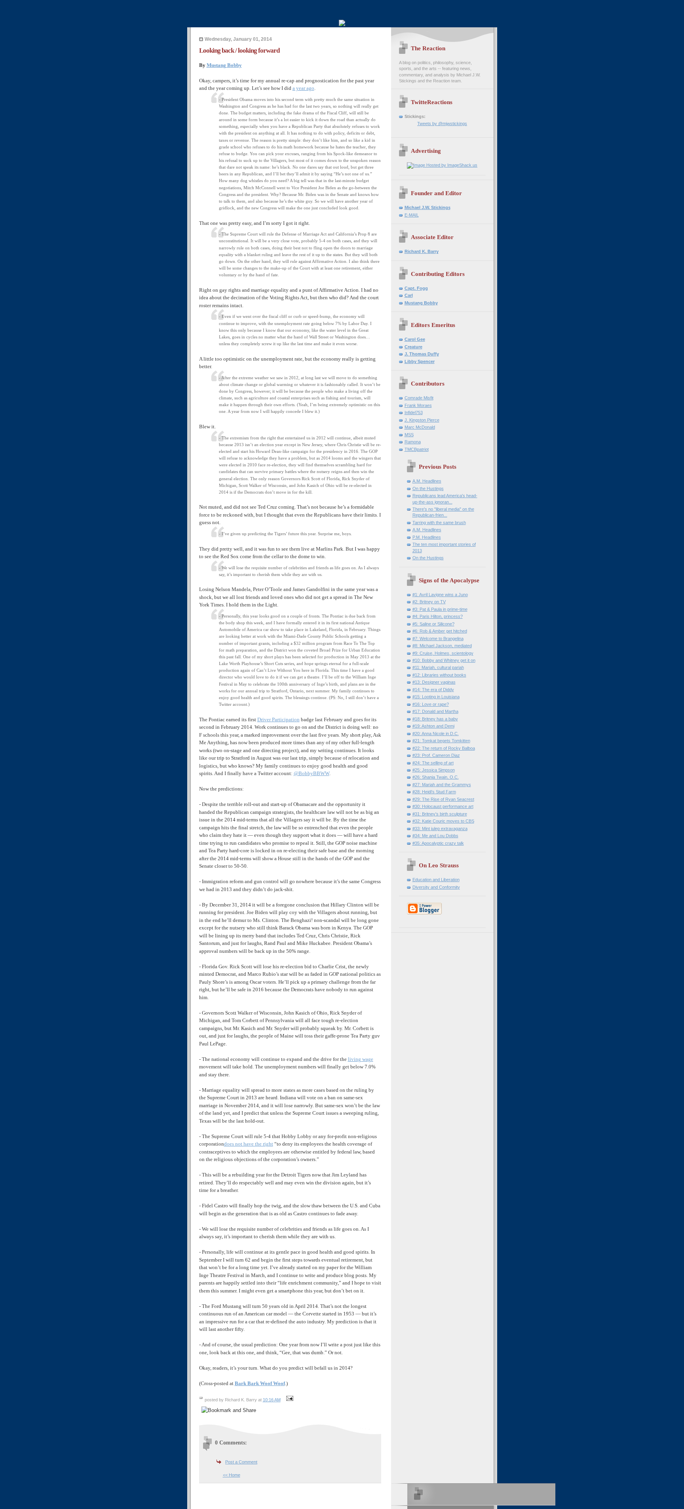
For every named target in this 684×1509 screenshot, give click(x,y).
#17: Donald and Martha (435, 711)
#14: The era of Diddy (433, 689)
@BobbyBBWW (311, 773)
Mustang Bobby (224, 65)
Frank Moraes (418, 405)
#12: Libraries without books (439, 675)
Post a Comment (241, 1462)
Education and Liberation (436, 879)
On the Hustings (428, 488)
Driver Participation (278, 719)
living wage (360, 1059)
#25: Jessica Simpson (433, 770)
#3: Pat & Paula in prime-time (439, 609)
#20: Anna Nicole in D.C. (435, 733)
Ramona (413, 441)
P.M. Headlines (426, 537)
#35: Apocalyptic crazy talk (438, 843)
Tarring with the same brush (439, 522)
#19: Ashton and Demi (433, 726)
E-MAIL (412, 215)
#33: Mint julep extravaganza (439, 828)
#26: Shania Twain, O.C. (435, 777)
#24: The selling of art (433, 762)
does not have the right (248, 1144)
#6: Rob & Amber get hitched (439, 631)
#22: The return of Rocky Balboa (443, 748)
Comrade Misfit (419, 397)
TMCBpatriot (417, 449)
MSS (409, 434)
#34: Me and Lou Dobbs (435, 835)
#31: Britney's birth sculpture (439, 814)
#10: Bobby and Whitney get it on (443, 660)
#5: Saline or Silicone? (433, 623)
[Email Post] (289, 1399)
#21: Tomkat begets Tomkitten (441, 740)
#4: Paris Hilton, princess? (437, 616)
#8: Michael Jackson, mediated (442, 645)
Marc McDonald (420, 427)
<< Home (231, 1475)
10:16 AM (272, 1399)
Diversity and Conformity (436, 887)
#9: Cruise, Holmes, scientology (442, 653)
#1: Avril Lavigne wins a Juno (440, 594)
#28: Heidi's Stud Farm (434, 791)
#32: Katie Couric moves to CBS (443, 821)
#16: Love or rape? (430, 704)
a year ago (303, 88)
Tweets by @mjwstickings (442, 123)
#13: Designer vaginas (434, 682)
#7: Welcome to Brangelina (438, 638)
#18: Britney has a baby (435, 718)
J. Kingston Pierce (422, 420)
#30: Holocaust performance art (442, 806)
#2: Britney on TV (429, 601)
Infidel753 (414, 412)
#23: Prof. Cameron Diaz (436, 755)
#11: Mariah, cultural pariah (438, 667)
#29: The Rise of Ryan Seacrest (443, 799)
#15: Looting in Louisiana (436, 696)
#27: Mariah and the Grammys (441, 784)
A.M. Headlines (426, 481)
